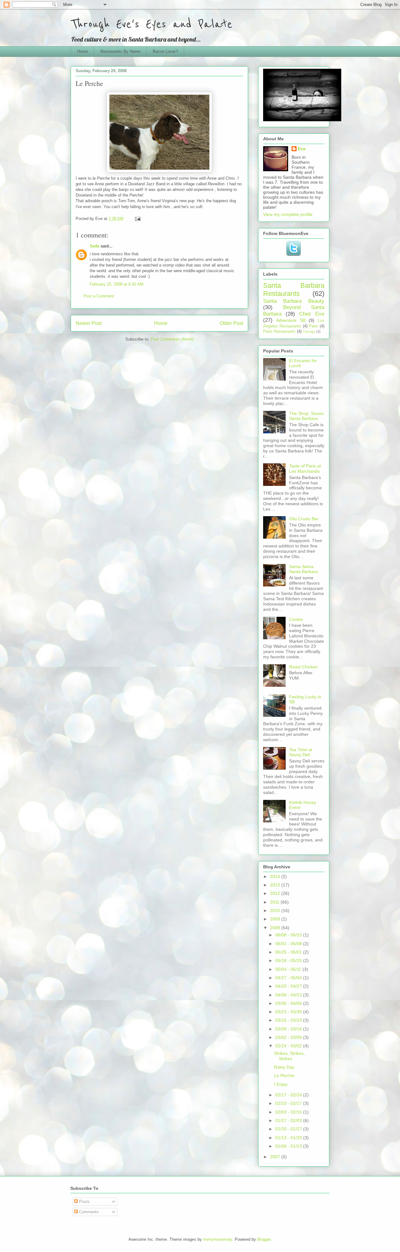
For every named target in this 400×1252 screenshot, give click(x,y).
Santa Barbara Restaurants (293, 290)
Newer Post (89, 323)
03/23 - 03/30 (289, 1011)
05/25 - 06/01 (289, 952)
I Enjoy (281, 1084)
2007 (275, 1156)
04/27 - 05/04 (289, 977)
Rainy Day (284, 1067)
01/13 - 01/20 (289, 1137)
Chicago (309, 331)
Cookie (296, 619)
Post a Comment (98, 296)
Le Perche (284, 1075)
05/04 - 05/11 (288, 969)
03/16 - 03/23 (289, 1020)
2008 (275, 927)
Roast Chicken (303, 666)
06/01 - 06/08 (289, 943)
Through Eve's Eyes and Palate (151, 24)
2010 (275, 910)
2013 (275, 884)
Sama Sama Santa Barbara (303, 569)
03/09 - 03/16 (289, 1028)
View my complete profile (287, 214)
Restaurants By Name (120, 51)
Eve (302, 148)
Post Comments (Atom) (172, 339)
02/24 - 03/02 (289, 1045)
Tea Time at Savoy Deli (300, 752)
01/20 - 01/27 (289, 1128)
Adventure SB (291, 320)
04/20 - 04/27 (289, 986)
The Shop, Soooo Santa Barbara (306, 416)
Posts (84, 1201)
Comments (88, 1212)
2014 (275, 876)
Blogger (264, 1239)
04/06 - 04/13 (289, 994)
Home (82, 51)
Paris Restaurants (279, 331)
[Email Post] (137, 218)
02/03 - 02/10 (289, 1112)
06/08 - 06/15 (289, 934)
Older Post (231, 323)
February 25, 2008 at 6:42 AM (116, 284)
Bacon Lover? (165, 51)
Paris (313, 326)
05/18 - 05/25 (289, 960)
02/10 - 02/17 (289, 1103)
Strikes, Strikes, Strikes (289, 1056)
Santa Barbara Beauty (293, 301)
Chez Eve (311, 314)
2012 (275, 893)
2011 (275, 902)
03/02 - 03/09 (289, 1037)
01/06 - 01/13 (289, 1146)
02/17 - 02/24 (289, 1094)
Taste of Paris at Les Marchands (305, 468)
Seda (94, 246)
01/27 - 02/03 (289, 1120)
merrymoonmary (217, 1239)
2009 (275, 918)
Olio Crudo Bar (303, 518)
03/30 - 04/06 (289, 1003)
